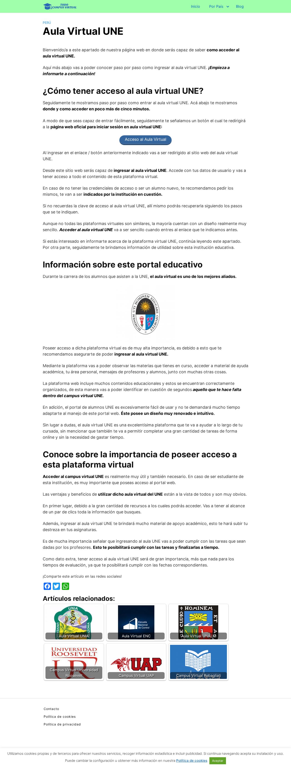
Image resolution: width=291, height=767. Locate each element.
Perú (47, 23)
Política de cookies (60, 716)
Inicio (195, 6)
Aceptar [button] (217, 760)
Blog (240, 6)
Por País (216, 6)
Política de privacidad (62, 724)
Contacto (51, 709)
